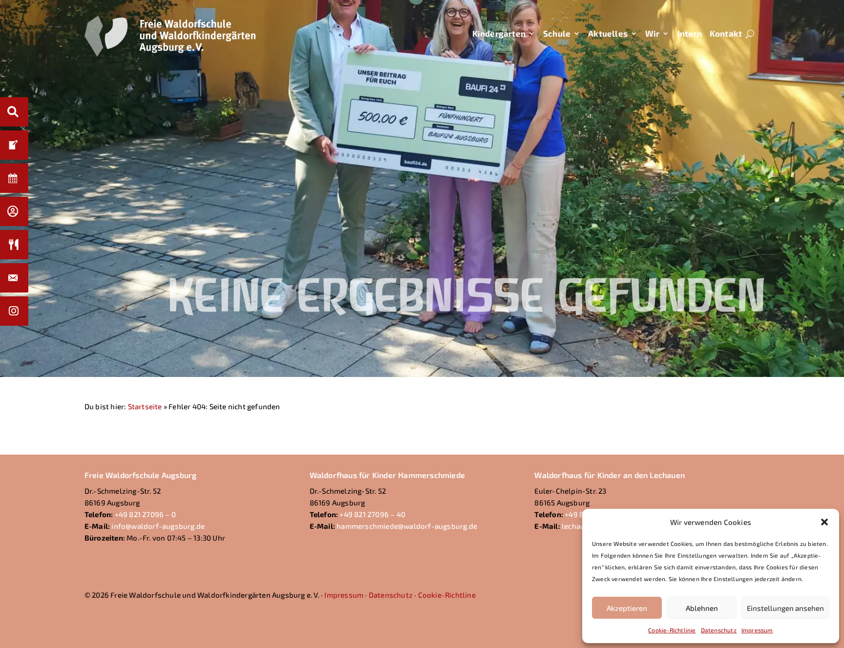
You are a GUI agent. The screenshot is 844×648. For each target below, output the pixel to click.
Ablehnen (702, 608)
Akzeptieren (627, 608)
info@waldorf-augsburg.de (158, 526)
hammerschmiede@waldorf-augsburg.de (407, 526)
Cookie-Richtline (447, 594)
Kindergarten (499, 33)
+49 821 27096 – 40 (372, 514)
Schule (556, 33)
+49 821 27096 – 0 (145, 514)
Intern (689, 33)
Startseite (145, 406)
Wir (652, 33)
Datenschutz (719, 630)
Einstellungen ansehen (785, 608)
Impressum (757, 630)
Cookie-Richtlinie (672, 630)
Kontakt (726, 33)
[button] (824, 522)
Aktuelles (608, 33)
